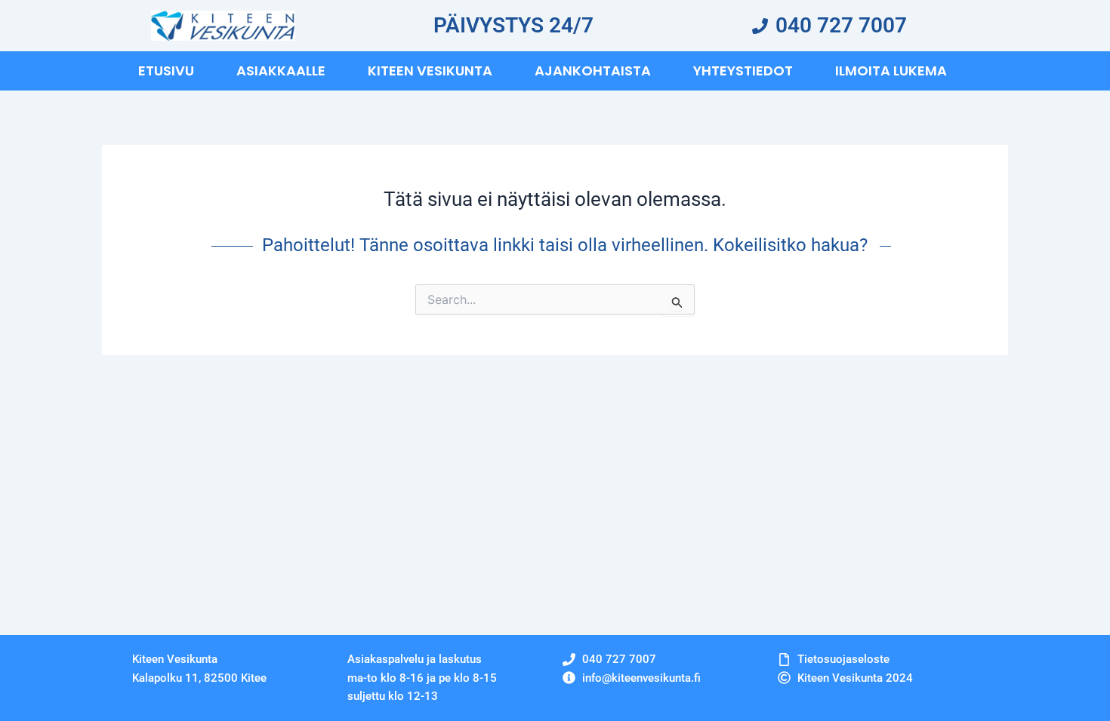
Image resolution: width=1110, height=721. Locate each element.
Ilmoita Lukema (891, 70)
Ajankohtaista (593, 70)
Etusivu (166, 70)
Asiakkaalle (280, 70)
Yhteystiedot (743, 70)
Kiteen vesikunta (430, 70)
